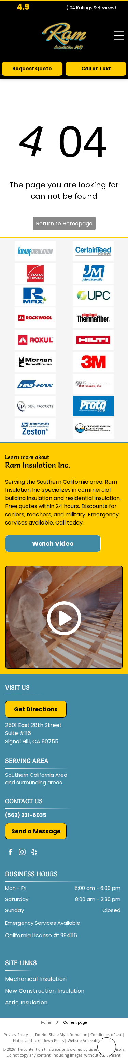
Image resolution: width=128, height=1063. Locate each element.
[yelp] (34, 853)
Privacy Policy (16, 1034)
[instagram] (22, 853)
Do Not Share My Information (61, 1034)
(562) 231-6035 (25, 815)
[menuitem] (38, 979)
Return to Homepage (64, 223)
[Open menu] (119, 35)
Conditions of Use (106, 1034)
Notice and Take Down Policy (39, 1040)
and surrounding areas (33, 782)
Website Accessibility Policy (91, 1040)
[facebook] (10, 853)
